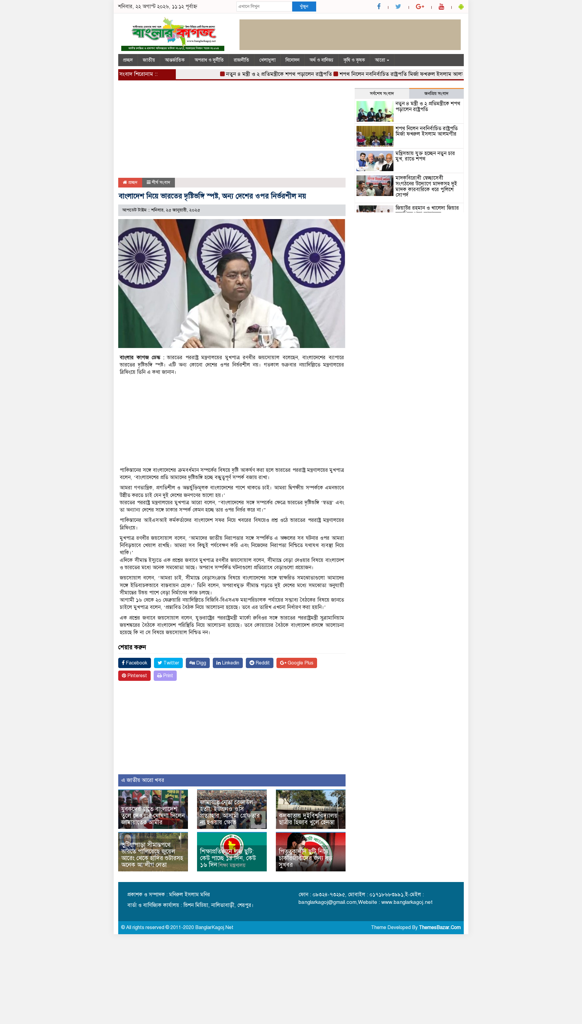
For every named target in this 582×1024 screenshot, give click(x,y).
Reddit (262, 663)
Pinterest (136, 676)
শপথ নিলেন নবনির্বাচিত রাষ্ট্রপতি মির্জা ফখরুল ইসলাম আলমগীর (389, 74)
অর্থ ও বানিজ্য (321, 60)
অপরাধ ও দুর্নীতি (209, 60)
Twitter (170, 663)
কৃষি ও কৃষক (354, 60)
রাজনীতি (241, 60)
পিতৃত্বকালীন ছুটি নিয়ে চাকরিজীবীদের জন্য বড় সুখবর (305, 858)
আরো (380, 60)
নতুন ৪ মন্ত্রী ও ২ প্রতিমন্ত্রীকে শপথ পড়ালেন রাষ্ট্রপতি (262, 74)
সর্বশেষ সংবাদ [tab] (382, 93)
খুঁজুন (304, 6)
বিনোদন (292, 60)
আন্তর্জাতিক (175, 60)
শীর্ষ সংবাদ (161, 182)
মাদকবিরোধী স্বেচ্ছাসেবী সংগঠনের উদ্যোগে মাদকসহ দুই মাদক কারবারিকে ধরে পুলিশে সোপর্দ (426, 186)
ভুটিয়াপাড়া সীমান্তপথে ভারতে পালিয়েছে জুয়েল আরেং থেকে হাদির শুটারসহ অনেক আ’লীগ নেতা (152, 855)
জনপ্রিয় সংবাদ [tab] (436, 93)
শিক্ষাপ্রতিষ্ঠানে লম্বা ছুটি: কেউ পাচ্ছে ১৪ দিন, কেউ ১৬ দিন (228, 858)
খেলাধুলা (267, 60)
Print (167, 676)
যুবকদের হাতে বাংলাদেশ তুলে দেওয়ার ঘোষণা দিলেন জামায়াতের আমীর (153, 815)
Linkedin (230, 663)
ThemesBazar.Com (440, 927)
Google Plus (299, 663)
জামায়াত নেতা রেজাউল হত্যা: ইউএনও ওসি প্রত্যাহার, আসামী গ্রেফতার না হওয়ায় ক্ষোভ (230, 812)
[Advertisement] (232, 132)
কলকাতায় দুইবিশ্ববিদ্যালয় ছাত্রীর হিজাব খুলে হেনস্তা (308, 819)
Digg (200, 663)
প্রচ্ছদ (128, 60)
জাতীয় (149, 60)
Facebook (136, 663)
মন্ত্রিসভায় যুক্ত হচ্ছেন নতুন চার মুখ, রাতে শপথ (425, 156)
